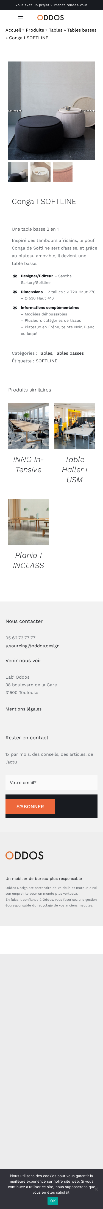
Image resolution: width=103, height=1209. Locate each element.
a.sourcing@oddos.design (32, 645)
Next (88, 111)
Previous (15, 111)
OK (52, 1201)
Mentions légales (23, 709)
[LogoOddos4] (51, 16)
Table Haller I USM (74, 469)
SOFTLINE (46, 360)
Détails (28, 427)
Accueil (13, 30)
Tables (55, 30)
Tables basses (81, 30)
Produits (35, 30)
